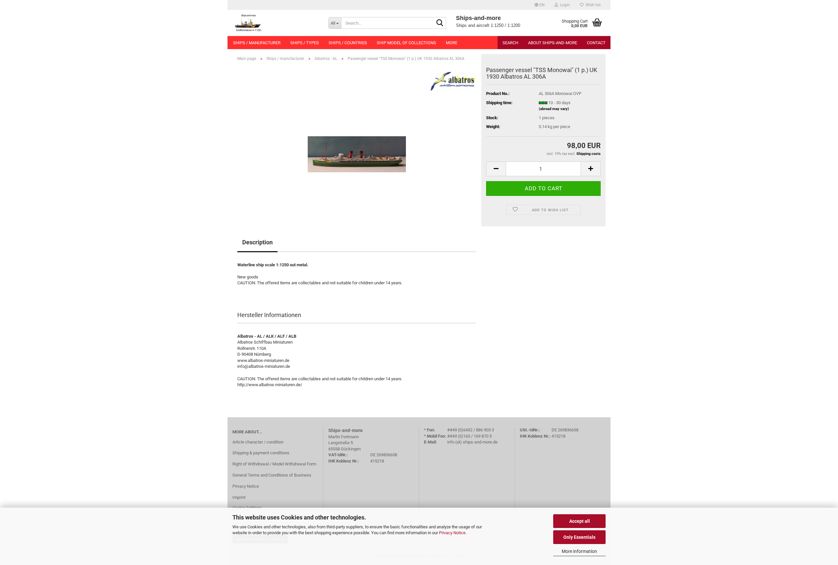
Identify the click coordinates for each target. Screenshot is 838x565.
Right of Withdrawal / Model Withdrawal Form (274, 463)
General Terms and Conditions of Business (271, 475)
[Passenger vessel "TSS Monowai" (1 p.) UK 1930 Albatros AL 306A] (357, 140)
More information (579, 551)
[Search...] (440, 23)
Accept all (579, 521)
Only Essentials (579, 537)
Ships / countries (348, 42)
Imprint (239, 497)
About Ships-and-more (552, 42)
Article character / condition (257, 442)
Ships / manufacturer (257, 42)
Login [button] (564, 5)
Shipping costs (588, 154)
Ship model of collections (406, 42)
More (451, 42)
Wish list (592, 5)
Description (257, 242)
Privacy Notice (452, 532)
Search (510, 42)
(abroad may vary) (554, 109)
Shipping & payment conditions (260, 452)
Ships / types (304, 42)
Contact (596, 42)
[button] (540, 5)
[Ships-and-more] (275, 23)
